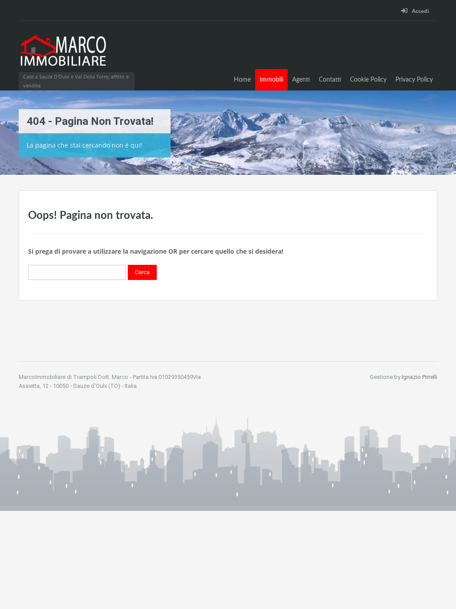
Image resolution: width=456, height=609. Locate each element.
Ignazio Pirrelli (419, 377)
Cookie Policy (368, 80)
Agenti (301, 80)
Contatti (330, 80)
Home (242, 80)
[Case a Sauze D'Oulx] (63, 55)
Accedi (420, 11)
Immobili (271, 80)
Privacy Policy (414, 80)
